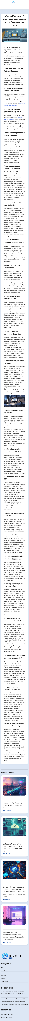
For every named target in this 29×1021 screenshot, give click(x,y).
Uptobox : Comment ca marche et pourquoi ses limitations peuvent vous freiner (13, 847)
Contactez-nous (6, 1018)
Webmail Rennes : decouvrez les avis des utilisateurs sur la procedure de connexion (14, 935)
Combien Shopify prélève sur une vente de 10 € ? (12, 996)
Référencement (4, 981)
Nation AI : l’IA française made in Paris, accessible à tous (13, 805)
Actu (2, 967)
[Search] (26, 7)
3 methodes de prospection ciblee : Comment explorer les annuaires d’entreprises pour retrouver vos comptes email (14, 891)
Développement (4, 970)
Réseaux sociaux (5, 984)
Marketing (3, 975)
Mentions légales (7, 1014)
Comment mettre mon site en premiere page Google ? (13, 1001)
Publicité (3, 978)
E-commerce (4, 973)
